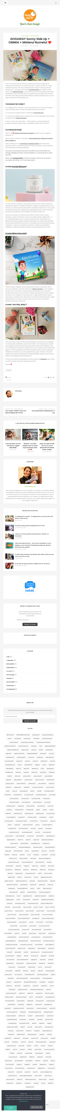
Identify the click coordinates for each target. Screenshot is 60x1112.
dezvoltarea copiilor (10, 847)
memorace (12, 967)
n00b (53, 974)
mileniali (17, 970)
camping (26, 787)
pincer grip (39, 997)
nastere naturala (35, 978)
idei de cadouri (47, 888)
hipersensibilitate (23, 888)
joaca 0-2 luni (17, 907)
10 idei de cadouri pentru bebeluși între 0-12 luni (30, 526)
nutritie (50, 982)
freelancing (11, 877)
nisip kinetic (17, 982)
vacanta (19, 1072)
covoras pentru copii (21, 821)
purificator (22, 1015)
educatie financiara (13, 862)
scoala (53, 1038)
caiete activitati (21, 783)
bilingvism (35, 768)
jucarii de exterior (24, 937)
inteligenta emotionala (47, 899)
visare (51, 1079)
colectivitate (41, 806)
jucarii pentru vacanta (26, 944)
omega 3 (9, 985)
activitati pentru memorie (43, 742)
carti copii (52, 794)
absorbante (35, 734)
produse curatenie (42, 1008)
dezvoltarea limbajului (24, 847)
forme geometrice (30, 873)
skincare (21, 1045)
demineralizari (11, 839)
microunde (9, 970)
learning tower (35, 952)
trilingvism (43, 1064)
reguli (49, 1023)
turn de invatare (19, 1068)
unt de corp (51, 1068)
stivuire (19, 1053)
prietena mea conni (18, 1008)
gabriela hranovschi (46, 877)
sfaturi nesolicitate (41, 1042)
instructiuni (26, 899)
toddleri (27, 1064)
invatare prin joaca (33, 903)
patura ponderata (11, 993)
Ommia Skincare (34, 90)
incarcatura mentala (44, 892)
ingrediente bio (27, 896)
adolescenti (24, 749)
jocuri (31, 922)
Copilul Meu (25, 35)
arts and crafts (9, 761)
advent (33, 749)
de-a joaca (30, 836)
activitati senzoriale (10, 746)
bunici (10, 776)
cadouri (8, 779)
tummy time (8, 1068)
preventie (8, 1008)
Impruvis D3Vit (32, 892)
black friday (50, 768)
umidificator (41, 1068)
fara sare (51, 865)
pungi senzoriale (11, 1015)
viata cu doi (38, 1075)
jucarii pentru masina (12, 944)
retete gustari (49, 1027)
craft (9, 824)
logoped (43, 955)
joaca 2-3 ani (8, 910)
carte (32, 791)
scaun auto (44, 1038)
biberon (26, 768)
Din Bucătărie (10, 664)
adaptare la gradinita (13, 749)
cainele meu (31, 783)
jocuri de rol (25, 929)
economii (44, 854)
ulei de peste (31, 1068)
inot (18, 899)
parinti (48, 989)
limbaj (19, 955)
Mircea (25, 970)
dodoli (7, 854)
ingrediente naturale (40, 896)
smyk (36, 1045)
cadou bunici (27, 776)
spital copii (38, 1049)
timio (53, 1060)
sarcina (25, 1038)
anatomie (43, 753)
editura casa (13, 858)
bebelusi (51, 764)
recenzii (39, 1019)
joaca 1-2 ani (27, 907)
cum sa (33, 828)
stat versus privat (49, 1049)
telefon (37, 1060)
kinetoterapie (42, 948)
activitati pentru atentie (27, 742)
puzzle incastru (39, 1015)
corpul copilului (11, 817)
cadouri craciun (39, 779)
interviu (9, 903)
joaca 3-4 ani (30, 910)
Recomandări (10, 682)
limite (26, 955)
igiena (22, 892)
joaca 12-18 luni (10, 918)
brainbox (34, 772)
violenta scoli (42, 1079)
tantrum (48, 1057)
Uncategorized (10, 689)
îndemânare (30, 1087)
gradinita (42, 884)
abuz (9, 738)
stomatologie (39, 1053)
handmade (11, 888)
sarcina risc (34, 1038)
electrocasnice (40, 862)
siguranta (52, 1042)
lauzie (26, 952)
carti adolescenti (49, 791)
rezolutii (36, 1030)
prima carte (30, 1008)
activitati (36, 738)
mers (40, 967)
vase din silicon (12, 1075)
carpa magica (24, 791)
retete (30, 1027)
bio (42, 768)
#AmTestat (10, 734)
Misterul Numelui (18, 92)
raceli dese (50, 1015)
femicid (25, 869)
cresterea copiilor (47, 824)
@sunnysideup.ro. (10, 140)
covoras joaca (9, 821)
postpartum (50, 1000)
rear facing (23, 1019)
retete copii (38, 1027)
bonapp (26, 772)
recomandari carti (24, 1023)
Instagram (43, 359)
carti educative (35, 798)
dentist (20, 839)
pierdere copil (9, 997)
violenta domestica (30, 1079)
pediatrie (22, 993)
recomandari (12, 1023)
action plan (27, 738)
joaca (7, 907)
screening (15, 1042)
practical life (11, 1004)
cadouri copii (28, 779)
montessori (8, 974)
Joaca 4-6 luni (51, 910)
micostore (48, 967)
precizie (21, 1004)
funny (36, 877)
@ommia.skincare (34, 138)
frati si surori (48, 873)
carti (39, 791)
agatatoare (49, 749)
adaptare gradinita (50, 746)
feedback (18, 869)
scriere (23, 1042)
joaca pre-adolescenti (48, 918)
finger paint (19, 873)
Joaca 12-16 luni (47, 914)
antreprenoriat (21, 757)
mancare (42, 959)
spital (30, 1049)
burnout (17, 776)
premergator (48, 1004)
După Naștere (10, 667)
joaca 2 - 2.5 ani (50, 907)
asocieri (35, 761)
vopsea (36, 1083)
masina (50, 959)
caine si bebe (42, 783)
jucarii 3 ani (42, 933)
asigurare (19, 761)
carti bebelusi (17, 794)
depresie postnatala (47, 839)
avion (20, 764)
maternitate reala (31, 963)
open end (18, 985)
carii (7, 791)
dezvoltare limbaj (50, 847)
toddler (19, 1064)
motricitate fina (29, 974)
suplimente (23, 1057)
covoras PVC (33, 821)
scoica (6, 1042)
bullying (51, 772)
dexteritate (24, 843)
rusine (49, 1034)
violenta (19, 1079)
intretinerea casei (20, 903)
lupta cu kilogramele (22, 959)
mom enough (50, 970)
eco (28, 854)
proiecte (52, 1008)
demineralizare (50, 836)
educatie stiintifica (27, 862)
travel (35, 1064)
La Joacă (9, 671)
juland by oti (21, 948)
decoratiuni (39, 836)
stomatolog (28, 1053)
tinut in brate (10, 1064)
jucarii (24, 933)
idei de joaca (14, 892)
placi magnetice (50, 997)
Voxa (43, 1083)
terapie (45, 1060)
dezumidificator (35, 843)
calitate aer (17, 787)
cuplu (40, 828)
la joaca (9, 952)
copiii (45, 809)
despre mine (14, 843)
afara (41, 749)
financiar (51, 869)
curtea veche (9, 836)
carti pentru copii (14, 802)
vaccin (35, 1072)
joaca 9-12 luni (35, 914)
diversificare (35, 851)
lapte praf (18, 952)
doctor (44, 851)
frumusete (28, 877)
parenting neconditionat (36, 989)
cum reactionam (23, 828)
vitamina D (10, 1083)
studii (48, 1053)
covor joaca (43, 821)
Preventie (9, 678)
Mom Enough (34, 35)
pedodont (39, 993)
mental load (31, 967)
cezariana (21, 806)
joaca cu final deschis (23, 918)
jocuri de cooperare (14, 929)
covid (51, 817)
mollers (40, 970)
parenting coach (22, 989)
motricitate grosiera (42, 974)
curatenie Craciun (14, 832)
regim (34, 1023)
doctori (51, 851)
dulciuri (14, 854)
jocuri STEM (8, 933)
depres (28, 839)
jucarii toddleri (49, 944)
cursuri (37, 832)
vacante (27, 1072)
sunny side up (13, 1057)
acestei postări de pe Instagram (24, 133)
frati (40, 873)
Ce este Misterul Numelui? (16, 233)
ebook (22, 854)
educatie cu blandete (44, 858)
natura (8, 982)
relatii (23, 1027)
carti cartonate (28, 794)
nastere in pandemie (22, 978)
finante (10, 873)
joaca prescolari (11, 922)
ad (40, 746)
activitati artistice (47, 738)
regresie (41, 1023)
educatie (33, 858)
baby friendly (28, 764)
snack (43, 1045)
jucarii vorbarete (10, 948)
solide (8, 1049)
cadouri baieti (18, 779)
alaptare (8, 753)
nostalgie (42, 982)
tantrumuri (8, 1060)
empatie (18, 865)
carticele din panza (41, 794)
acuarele (33, 746)
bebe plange (9, 768)
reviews (28, 1030)
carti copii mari (14, 798)
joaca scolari (22, 922)
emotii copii (9, 865)
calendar (8, 787)
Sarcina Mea (10, 685)
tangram (40, 1057)
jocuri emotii (47, 929)
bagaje (37, 764)
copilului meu (40, 813)
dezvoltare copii (37, 847)
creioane (17, 824)
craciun (52, 821)
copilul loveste (29, 813)
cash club (47, 802)
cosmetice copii (32, 817)
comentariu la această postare (29, 144)
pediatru (30, 993)
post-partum (40, 1000)
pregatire (29, 1004)
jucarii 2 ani (32, 933)
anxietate (40, 757)
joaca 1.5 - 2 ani (38, 907)
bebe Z (18, 768)
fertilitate (34, 869)
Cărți (7, 657)
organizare (26, 985)
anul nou (31, 757)
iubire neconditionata (47, 903)
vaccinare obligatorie (46, 1072)
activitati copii (14, 742)
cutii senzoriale (20, 836)
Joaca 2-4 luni (19, 910)
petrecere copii (49, 993)
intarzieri (35, 899)
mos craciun (18, 974)
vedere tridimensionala (26, 1075)
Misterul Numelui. (21, 118)
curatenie (48, 828)
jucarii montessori (36, 940)
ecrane (52, 854)
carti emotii (46, 798)
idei (38, 888)
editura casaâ (24, 858)
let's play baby (10, 955)
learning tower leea (47, 952)
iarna (32, 888)
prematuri (38, 1004)
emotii (49, 862)
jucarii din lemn (36, 937)
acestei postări (18, 158)
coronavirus (50, 813)
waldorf (50, 1083)
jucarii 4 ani (51, 933)
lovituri (51, 955)
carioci (14, 791)
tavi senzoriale (19, 1060)
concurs (50, 806)
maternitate (20, 963)
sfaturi (30, 1042)
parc (52, 985)
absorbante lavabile (47, 734)
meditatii (50, 963)
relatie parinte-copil (12, 1027)
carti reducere (26, 802)
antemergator (10, 757)
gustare (50, 884)
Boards (18, 772)
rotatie (41, 1034)
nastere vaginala (47, 978)
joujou (17, 933)
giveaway (8, 370)
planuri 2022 (20, 1000)
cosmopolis (42, 817)
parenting (12, 989)
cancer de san (50, 787)
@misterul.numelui (46, 138)
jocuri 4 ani (13, 925)
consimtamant (19, 809)
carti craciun (25, 798)
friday (20, 877)
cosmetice (21, 817)
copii (38, 809)
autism (52, 761)
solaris (50, 1045)
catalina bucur (11, 806)
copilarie (8, 813)
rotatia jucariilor (32, 1034)
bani (44, 764)
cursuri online (47, 832)
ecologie (36, 854)
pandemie (44, 985)
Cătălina (36, 46)
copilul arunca (18, 813)
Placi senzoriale (9, 1000)
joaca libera (35, 918)
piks (31, 997)
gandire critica (9, 881)
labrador (51, 948)
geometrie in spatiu (12, 884)
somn (15, 1049)
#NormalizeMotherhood (23, 734)
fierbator (43, 869)
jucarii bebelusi (12, 937)
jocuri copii (32, 925)
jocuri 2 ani (39, 922)
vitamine (19, 1083)
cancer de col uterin (37, 787)
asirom (27, 761)
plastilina (30, 1000)
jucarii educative (47, 937)
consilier (9, 809)
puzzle (30, 1015)
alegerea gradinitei (32, 753)
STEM (12, 1053)
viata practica (10, 1079)
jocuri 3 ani (49, 922)
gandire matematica (21, 881)
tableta (31, 1057)
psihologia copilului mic (35, 1012)
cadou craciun (38, 776)
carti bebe (8, 794)
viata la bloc (48, 1075)
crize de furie (12, 828)
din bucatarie (18, 851)
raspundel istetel (12, 1019)
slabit (29, 1045)
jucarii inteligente (10, 940)
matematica (9, 963)
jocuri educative (36, 929)
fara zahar (9, 869)
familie (43, 865)
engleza (26, 865)
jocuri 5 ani (23, 925)
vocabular (28, 1083)
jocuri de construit (44, 925)
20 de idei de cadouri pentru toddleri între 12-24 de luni (32, 564)
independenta (10, 896)
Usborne (11, 1072)
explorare (35, 865)
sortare (22, 1049)
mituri (33, 970)
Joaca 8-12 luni (23, 914)
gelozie (52, 881)
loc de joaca (34, 955)
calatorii (51, 783)
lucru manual (10, 959)
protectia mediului (12, 1012)
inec (18, 896)
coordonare (29, 809)
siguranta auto (11, 1045)
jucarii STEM (38, 944)
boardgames (9, 772)
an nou (51, 753)
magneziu (34, 959)
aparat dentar (50, 757)
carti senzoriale (37, 802)
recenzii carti (49, 1019)
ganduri (32, 881)
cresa (37, 824)
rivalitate (11, 1034)
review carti (19, 1030)
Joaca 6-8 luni (11, 914)
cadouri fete (50, 779)
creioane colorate (27, 824)
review (10, 1030)
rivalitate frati (21, 1034)
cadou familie (48, 776)
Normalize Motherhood (30, 982)
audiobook (44, 761)
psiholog (23, 1012)
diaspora (8, 851)
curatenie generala (27, 832)
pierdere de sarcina (21, 997)
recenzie (31, 1019)
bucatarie (43, 772)
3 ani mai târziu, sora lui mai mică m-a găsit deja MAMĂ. (13, 446)
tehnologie (29, 1060)
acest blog (17, 738)
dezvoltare (46, 843)
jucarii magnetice (23, 940)
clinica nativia (30, 806)
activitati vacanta (23, 746)
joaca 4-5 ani (40, 910)
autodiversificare (10, 764)
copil (51, 809)
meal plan (42, 963)
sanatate (8, 1038)
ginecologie (23, 884)
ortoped (35, 985)
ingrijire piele (10, 899)
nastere (11, 978)
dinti (27, 851)
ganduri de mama (42, 881)
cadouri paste (10, 783)
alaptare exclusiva (19, 753)
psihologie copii (48, 1012)
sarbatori (17, 1038)
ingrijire (51, 896)
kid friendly (31, 948)
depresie (36, 839)
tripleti (51, 1064)
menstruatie (21, 967)
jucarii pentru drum (49, 940)
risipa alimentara (47, 1030)
